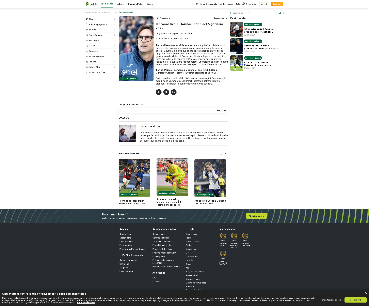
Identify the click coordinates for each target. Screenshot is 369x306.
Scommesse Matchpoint (103, 12)
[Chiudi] (366, 293)
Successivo (219, 18)
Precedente (164, 18)
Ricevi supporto (256, 216)
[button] (206, 4)
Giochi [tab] (150, 4)
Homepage (89, 12)
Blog (115, 12)
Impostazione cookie (331, 300)
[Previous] (221, 154)
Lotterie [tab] (121, 4)
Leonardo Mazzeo (165, 38)
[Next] (226, 154)
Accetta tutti (355, 300)
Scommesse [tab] (107, 4)
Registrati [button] (277, 4)
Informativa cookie (86, 302)
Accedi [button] (264, 4)
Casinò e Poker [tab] (135, 4)
